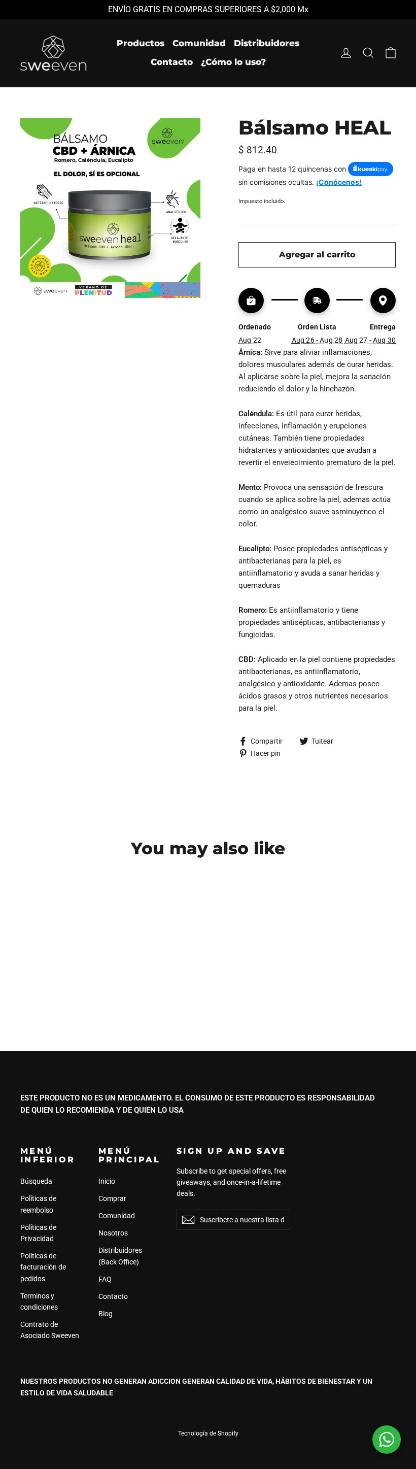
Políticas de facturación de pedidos (43, 1267)
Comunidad (199, 43)
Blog (105, 1314)
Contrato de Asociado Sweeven (49, 1330)
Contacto (172, 62)
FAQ (105, 1279)
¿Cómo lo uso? (233, 62)
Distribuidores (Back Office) (120, 1255)
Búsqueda (36, 1181)
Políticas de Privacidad (38, 1233)
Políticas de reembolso (38, 1204)
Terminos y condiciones (39, 1301)
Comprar (112, 1198)
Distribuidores (266, 43)
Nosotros (113, 1233)
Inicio (106, 1181)
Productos (140, 43)
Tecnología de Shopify (208, 1433)
